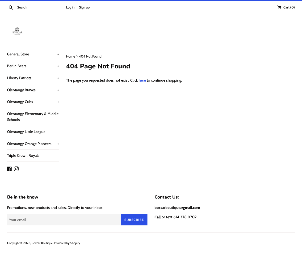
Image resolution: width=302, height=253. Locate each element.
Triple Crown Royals (23, 155)
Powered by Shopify (67, 243)
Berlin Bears (33, 66)
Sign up (84, 7)
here (142, 80)
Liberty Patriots (33, 78)
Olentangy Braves (33, 90)
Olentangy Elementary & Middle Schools (33, 117)
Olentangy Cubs (33, 102)
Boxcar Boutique (42, 243)
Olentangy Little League (26, 131)
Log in (70, 7)
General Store (33, 54)
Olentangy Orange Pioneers (33, 143)
